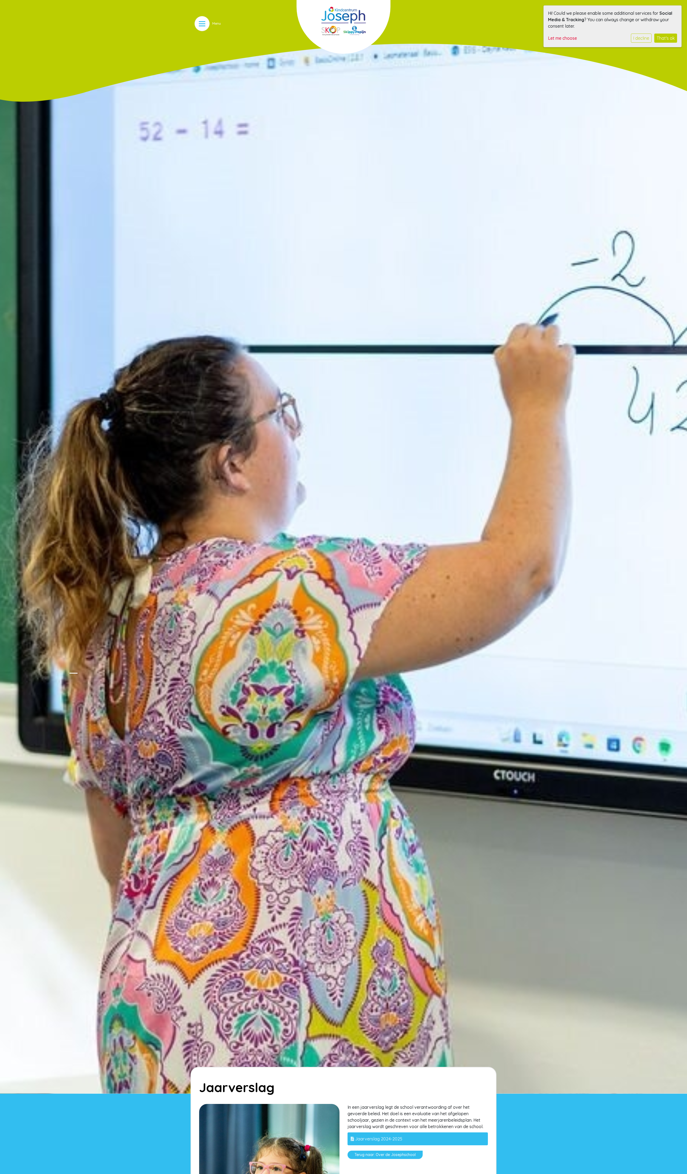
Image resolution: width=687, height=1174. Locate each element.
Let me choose (562, 38)
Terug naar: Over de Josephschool (385, 1154)
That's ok (666, 38)
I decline (641, 38)
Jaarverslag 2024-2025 (378, 1139)
